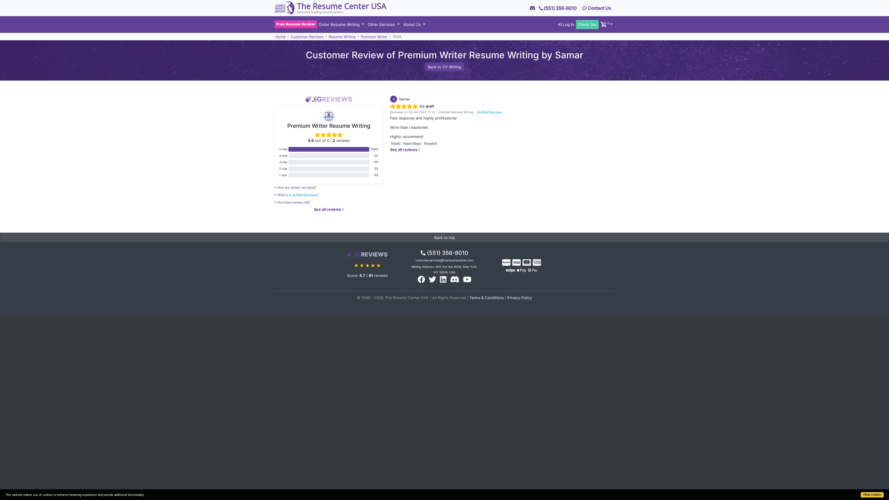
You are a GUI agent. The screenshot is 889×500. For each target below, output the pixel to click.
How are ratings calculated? (296, 187)
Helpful (396, 143)
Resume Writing (342, 36)
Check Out (587, 24)
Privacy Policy (519, 297)
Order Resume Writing (340, 24)
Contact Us (599, 8)
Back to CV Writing (444, 67)
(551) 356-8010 (447, 253)
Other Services (382, 24)
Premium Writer (374, 36)
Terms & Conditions (487, 297)
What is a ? (298, 195)
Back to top (444, 237)
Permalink (430, 143)
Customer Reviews (307, 36)
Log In (568, 24)
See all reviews (328, 209)
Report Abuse (412, 143)
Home (280, 36)
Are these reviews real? (293, 202)
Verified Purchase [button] (490, 112)
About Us (412, 24)
